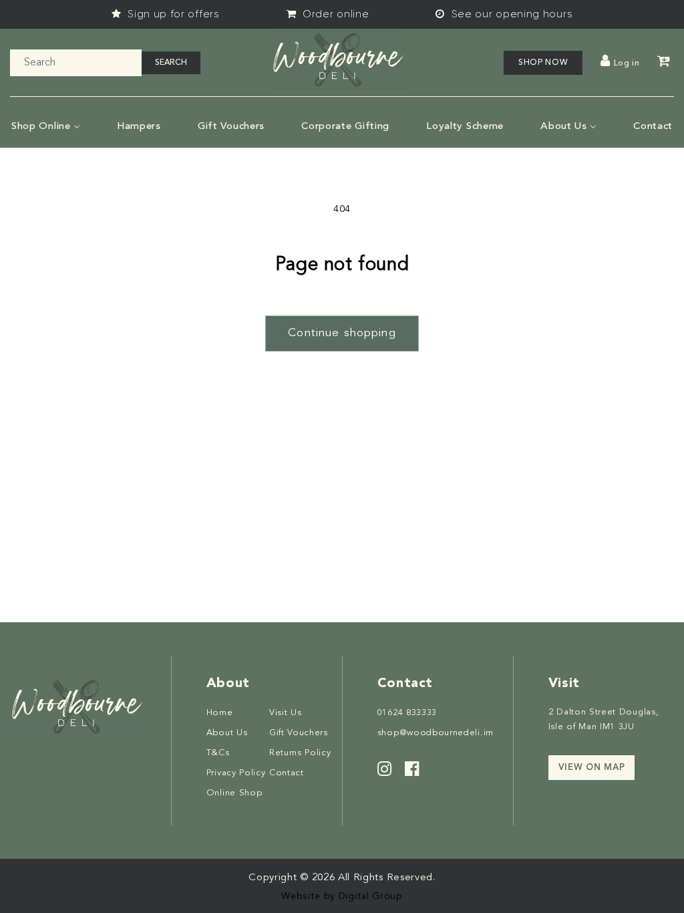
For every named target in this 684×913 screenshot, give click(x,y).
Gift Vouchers (298, 733)
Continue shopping (342, 333)
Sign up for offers (172, 14)
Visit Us (285, 712)
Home (219, 712)
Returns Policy (300, 753)
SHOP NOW (543, 63)
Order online (334, 14)
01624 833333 (407, 712)
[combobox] (76, 62)
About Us (227, 733)
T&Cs (218, 753)
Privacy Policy (236, 773)
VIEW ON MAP (591, 767)
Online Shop (234, 793)
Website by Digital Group (342, 896)
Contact (286, 773)
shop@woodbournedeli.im (435, 733)
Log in (627, 63)
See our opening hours (510, 14)
